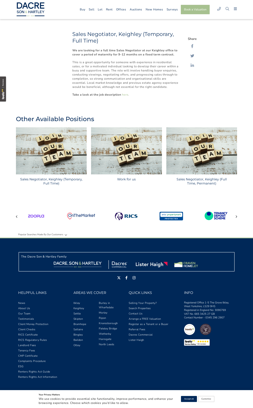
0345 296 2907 (215, 317)
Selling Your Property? (143, 303)
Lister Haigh (136, 340)
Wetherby (105, 334)
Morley (103, 312)
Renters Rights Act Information (37, 377)
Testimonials (26, 319)
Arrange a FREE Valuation (145, 319)
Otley (76, 345)
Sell (91, 9)
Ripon (102, 318)
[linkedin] (192, 65)
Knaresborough (108, 323)
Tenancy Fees (26, 350)
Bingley (78, 334)
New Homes (154, 9)
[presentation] (17, 216)
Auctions (136, 9)
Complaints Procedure (32, 361)
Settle (77, 313)
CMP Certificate (27, 356)
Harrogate (105, 339)
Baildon (78, 340)
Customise (206, 398)
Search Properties (140, 308)
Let (100, 9)
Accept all (189, 398)
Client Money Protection (33, 324)
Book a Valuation (195, 9)
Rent (109, 9)
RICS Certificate (28, 334)
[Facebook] (192, 46)
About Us (24, 308)
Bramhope (79, 324)
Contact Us (136, 313)
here (125, 95)
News (21, 303)
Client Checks (26, 329)
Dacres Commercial (141, 334)
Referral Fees (137, 329)
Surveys (172, 9)
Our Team (24, 313)
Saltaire (78, 329)
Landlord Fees (27, 345)
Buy (82, 9)
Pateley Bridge (108, 328)
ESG (20, 366)
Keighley (78, 308)
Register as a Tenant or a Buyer (148, 324)
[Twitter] (192, 56)
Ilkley (76, 303)
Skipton (78, 319)
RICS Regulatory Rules (32, 340)
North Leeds (106, 344)
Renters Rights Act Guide (34, 371)
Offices (121, 9)
